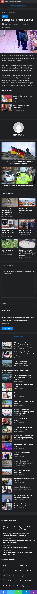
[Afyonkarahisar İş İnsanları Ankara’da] (27, 224)
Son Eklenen (18, 337)
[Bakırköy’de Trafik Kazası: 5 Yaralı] (7, 446)
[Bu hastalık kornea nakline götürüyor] (7, 395)
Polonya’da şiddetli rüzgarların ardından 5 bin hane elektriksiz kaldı (23, 363)
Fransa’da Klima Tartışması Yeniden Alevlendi (8, 232)
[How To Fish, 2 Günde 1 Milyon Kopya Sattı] (7, 403)
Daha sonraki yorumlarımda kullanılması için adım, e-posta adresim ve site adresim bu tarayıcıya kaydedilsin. (18, 320)
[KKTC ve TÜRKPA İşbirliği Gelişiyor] (7, 455)
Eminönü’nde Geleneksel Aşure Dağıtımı (15, 370)
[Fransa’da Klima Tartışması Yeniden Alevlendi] (10, 224)
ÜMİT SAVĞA (7, 24)
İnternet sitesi (6, 310)
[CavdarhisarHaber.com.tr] (18, 6)
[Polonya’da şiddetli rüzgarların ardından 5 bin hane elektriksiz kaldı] (7, 363)
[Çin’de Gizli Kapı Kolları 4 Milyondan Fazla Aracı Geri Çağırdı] (7, 377)
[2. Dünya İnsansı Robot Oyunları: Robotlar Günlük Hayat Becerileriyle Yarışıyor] (7, 345)
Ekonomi (12, 12)
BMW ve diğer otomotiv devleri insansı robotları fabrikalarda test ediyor (24, 354)
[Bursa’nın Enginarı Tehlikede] (10, 243)
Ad (3, 296)
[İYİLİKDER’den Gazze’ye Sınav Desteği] (7, 481)
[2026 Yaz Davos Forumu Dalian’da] (27, 202)
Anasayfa (6, 12)
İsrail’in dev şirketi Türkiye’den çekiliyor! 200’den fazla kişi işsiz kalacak (27, 253)
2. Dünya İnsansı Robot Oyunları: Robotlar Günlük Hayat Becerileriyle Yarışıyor (23, 345)
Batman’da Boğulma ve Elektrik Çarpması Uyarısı (22, 488)
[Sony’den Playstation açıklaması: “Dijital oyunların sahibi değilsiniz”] (7, 412)
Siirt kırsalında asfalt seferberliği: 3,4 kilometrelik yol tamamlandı (9, 211)
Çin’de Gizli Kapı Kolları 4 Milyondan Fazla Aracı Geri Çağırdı (23, 377)
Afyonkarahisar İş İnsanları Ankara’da (26, 231)
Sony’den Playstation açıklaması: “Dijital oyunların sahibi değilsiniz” (24, 412)
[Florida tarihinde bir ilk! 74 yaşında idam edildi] (7, 429)
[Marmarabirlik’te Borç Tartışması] (7, 107)
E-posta (4, 303)
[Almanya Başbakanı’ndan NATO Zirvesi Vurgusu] (7, 498)
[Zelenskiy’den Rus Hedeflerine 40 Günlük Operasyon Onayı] (7, 438)
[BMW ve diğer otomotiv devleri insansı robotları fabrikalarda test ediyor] (7, 354)
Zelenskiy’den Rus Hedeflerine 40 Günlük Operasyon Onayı (24, 437)
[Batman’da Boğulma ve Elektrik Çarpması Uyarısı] (7, 489)
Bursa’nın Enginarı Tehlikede (8, 251)
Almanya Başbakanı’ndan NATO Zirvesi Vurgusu (23, 496)
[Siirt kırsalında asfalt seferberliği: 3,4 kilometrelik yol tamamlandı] (10, 202)
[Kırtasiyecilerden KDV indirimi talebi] (7, 98)
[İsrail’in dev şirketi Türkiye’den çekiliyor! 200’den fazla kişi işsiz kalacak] (27, 243)
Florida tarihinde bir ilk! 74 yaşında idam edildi (23, 428)
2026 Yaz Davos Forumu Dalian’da (25, 210)
